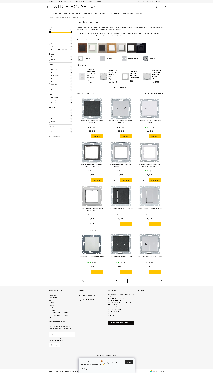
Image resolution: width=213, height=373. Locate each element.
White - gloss (61, 70)
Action (61, 41)
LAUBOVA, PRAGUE (114, 300)
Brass (61, 90)
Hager (61, 59)
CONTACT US (62, 1)
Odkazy (51, 318)
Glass (61, 116)
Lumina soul (61, 97)
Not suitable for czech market (61, 49)
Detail (92, 224)
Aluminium (61, 87)
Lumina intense (61, 103)
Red (61, 81)
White (61, 67)
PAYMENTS (91, 1)
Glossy (61, 132)
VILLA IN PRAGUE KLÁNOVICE (117, 298)
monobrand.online (111, 356)
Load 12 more (120, 281)
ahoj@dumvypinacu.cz (89, 296)
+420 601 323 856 (89, 299)
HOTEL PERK (112, 315)
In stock (61, 38)
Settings (85, 369)
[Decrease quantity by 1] (81, 136)
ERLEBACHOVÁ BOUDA (115, 305)
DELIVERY (52, 308)
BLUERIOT (111, 313)
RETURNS (52, 310)
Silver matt (61, 84)
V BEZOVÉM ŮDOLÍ (114, 307)
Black (61, 73)
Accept (129, 362)
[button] (121, 323)
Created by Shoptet (158, 371)
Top (83, 281)
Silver (96, 231)
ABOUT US (52, 1)
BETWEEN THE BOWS (115, 309)
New (61, 44)
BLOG (71, 1)
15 (162, 281)
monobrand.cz (101, 356)
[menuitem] (54, 14)
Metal (61, 119)
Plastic (61, 121)
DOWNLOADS (80, 1)
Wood (61, 110)
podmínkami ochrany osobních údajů (60, 339)
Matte (61, 129)
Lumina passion (61, 100)
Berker (61, 57)
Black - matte (61, 75)
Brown (61, 78)
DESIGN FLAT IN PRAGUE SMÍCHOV (119, 303)
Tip (61, 46)
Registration (159, 1)
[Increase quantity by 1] (90, 136)
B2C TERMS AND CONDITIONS (58, 313)
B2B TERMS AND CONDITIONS (58, 315)
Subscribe (54, 345)
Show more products (120, 87)
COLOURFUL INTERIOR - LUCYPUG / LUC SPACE (121, 295)
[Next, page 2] (157, 281)
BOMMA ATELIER (113, 311)
